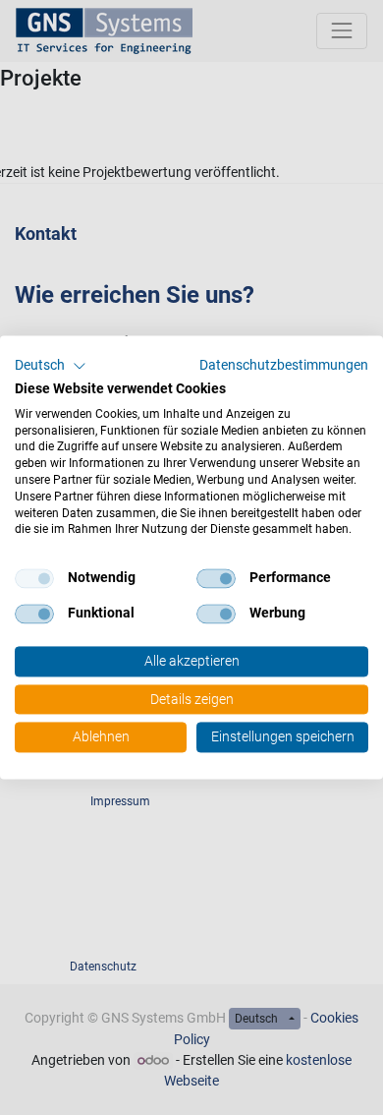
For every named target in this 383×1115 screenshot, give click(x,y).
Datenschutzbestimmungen (283, 365)
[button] (50, 366)
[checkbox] (34, 579)
